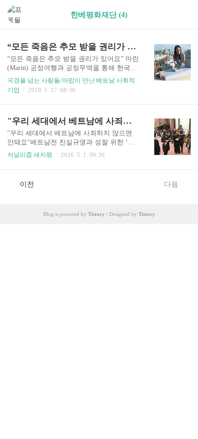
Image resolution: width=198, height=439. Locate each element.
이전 (27, 184)
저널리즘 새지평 (29, 154)
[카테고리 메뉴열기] (181, 14)
